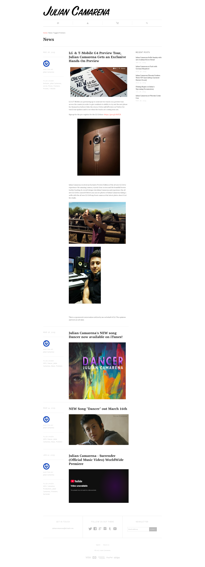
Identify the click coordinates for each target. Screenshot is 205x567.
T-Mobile (52, 89)
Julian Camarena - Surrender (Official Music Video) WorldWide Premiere (96, 459)
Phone (50, 86)
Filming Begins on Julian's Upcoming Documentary (145, 87)
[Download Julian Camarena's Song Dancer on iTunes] (97, 371)
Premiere (57, 86)
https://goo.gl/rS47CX (112, 114)
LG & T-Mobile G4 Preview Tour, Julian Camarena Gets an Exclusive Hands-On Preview (97, 57)
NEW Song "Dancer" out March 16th (98, 408)
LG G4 (45, 86)
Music (53, 366)
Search (98, 545)
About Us (106, 545)
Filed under (48, 81)
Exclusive (46, 83)
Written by (48, 69)
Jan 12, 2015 (49, 455)
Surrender (46, 494)
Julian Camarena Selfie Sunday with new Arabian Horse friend (148, 58)
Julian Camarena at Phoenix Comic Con (148, 96)
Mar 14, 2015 (49, 408)
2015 (45, 363)
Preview (45, 89)
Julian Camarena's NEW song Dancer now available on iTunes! (95, 335)
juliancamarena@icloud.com (62, 528)
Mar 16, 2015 (49, 332)
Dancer (50, 363)
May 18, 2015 (49, 52)
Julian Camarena (55, 83)
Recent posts (143, 52)
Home (45, 33)
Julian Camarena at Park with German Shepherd (146, 67)
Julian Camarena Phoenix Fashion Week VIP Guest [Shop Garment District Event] (148, 77)
